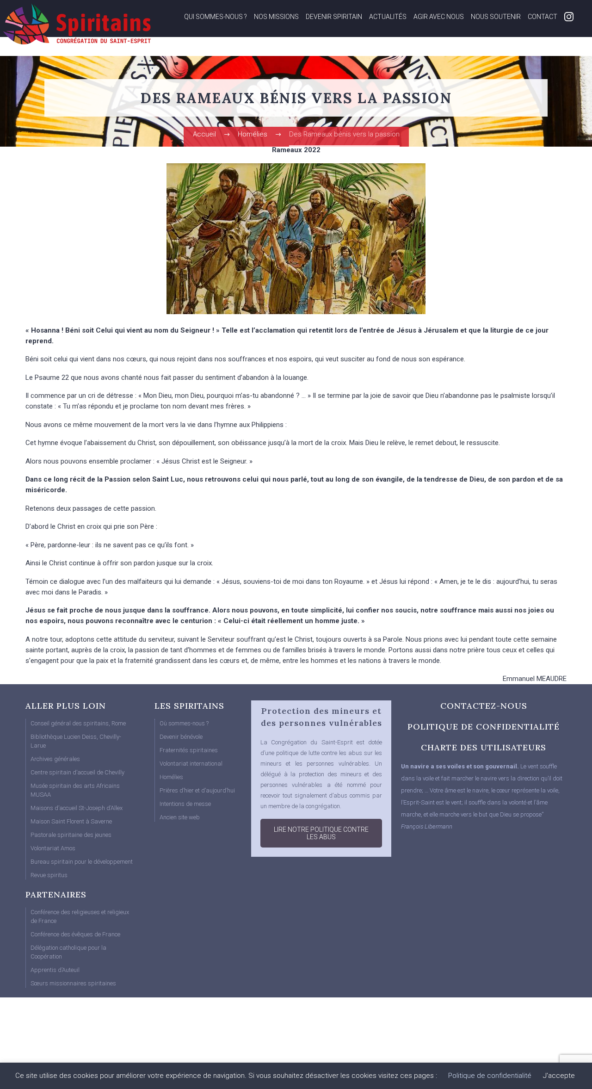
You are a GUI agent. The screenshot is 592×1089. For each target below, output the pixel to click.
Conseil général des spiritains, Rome (78, 723)
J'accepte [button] (559, 1075)
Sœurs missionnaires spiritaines (73, 983)
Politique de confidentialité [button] (489, 1075)
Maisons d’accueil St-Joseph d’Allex (77, 807)
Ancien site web (180, 817)
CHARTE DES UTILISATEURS (483, 747)
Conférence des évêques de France (75, 934)
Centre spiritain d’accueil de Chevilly (77, 772)
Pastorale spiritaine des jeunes (71, 834)
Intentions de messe (185, 803)
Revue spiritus (49, 875)
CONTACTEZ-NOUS (483, 705)
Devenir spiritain (334, 16)
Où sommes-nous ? (184, 723)
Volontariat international (191, 763)
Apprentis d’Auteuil (55, 969)
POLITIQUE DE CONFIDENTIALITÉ (483, 726)
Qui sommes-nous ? (215, 16)
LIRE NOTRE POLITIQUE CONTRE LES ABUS (321, 833)
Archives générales (55, 758)
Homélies (171, 776)
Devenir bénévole (181, 736)
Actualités (388, 16)
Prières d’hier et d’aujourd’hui (197, 790)
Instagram (569, 16)
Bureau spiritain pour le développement (82, 861)
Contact (542, 16)
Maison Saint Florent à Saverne (71, 821)
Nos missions (276, 16)
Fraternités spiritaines (189, 750)
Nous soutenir (496, 16)
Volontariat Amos (53, 848)
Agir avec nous (438, 16)
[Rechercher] (564, 50)
